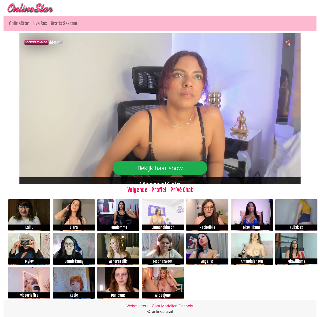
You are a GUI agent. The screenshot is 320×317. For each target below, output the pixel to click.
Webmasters (137, 305)
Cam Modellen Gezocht (172, 305)
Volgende (137, 189)
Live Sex (40, 23)
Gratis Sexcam (64, 23)
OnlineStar (19, 23)
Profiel (158, 189)
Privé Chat (181, 189)
